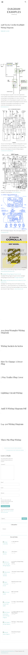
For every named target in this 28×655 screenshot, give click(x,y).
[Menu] (2, 2)
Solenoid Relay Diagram (15, 631)
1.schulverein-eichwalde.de (7, 150)
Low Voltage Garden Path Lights (17, 601)
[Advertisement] (14, 47)
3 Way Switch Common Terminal (17, 571)
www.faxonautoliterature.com (7, 271)
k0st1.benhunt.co (5, 106)
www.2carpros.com (19, 289)
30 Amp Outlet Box (14, 541)
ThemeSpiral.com (4, 652)
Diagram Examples (14, 10)
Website (2, 493)
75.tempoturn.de (4, 232)
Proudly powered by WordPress (8, 651)
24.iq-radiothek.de (16, 192)
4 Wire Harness (14, 551)
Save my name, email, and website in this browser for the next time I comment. (7, 501)
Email (2, 487)
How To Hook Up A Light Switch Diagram (12, 448)
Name (2, 482)
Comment (3, 464)
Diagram (4, 528)
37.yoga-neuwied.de (19, 277)
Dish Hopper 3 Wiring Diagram (17, 621)
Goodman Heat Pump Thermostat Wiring (15, 450)
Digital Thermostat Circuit (16, 581)
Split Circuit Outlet (14, 591)
